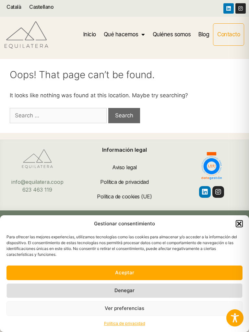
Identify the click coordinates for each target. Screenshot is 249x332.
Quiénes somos (172, 34)
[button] (239, 223)
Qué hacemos (121, 34)
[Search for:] (59, 115)
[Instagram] (240, 8)
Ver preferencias (124, 308)
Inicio (89, 34)
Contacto (228, 34)
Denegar (124, 290)
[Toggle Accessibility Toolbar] (235, 318)
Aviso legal (124, 167)
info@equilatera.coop (37, 182)
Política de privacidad (124, 323)
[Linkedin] (228, 8)
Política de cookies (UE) (124, 196)
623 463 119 (37, 189)
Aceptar (124, 272)
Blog (203, 34)
